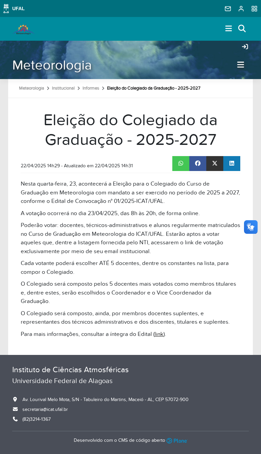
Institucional (63, 88)
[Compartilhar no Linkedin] (231, 163)
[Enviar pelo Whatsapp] (180, 163)
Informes (91, 88)
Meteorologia (52, 65)
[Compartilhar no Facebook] (197, 163)
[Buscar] (242, 29)
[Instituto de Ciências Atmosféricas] (23, 29)
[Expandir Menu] (229, 29)
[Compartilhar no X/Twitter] (214, 163)
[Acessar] (245, 47)
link (159, 334)
